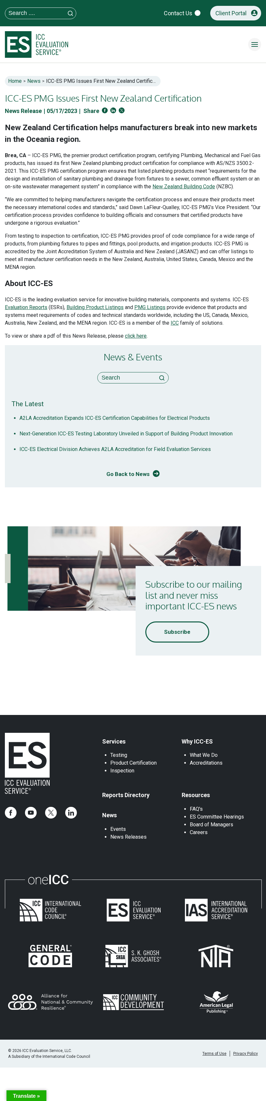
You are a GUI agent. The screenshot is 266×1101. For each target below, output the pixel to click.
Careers (199, 832)
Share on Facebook (105, 110)
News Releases (128, 837)
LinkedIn (71, 813)
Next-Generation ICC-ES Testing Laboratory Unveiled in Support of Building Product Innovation (126, 434)
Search (162, 378)
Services (114, 741)
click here (136, 336)
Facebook (11, 813)
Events (118, 829)
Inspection (122, 771)
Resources (196, 795)
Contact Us (178, 13)
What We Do (204, 755)
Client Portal (231, 13)
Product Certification (133, 763)
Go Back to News (128, 474)
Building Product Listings (95, 307)
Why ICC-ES (197, 741)
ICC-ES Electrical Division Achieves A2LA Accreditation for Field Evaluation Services (115, 449)
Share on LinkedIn (113, 110)
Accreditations (206, 763)
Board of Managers (211, 824)
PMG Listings (149, 307)
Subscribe (177, 632)
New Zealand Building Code (183, 186)
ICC (175, 323)
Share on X (122, 110)
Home (15, 81)
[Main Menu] (254, 44)
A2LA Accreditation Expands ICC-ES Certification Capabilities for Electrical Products (114, 418)
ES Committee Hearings (217, 817)
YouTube (31, 813)
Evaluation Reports (26, 307)
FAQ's (196, 809)
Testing (118, 755)
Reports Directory (126, 795)
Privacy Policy (245, 1053)
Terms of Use (214, 1053)
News (34, 81)
